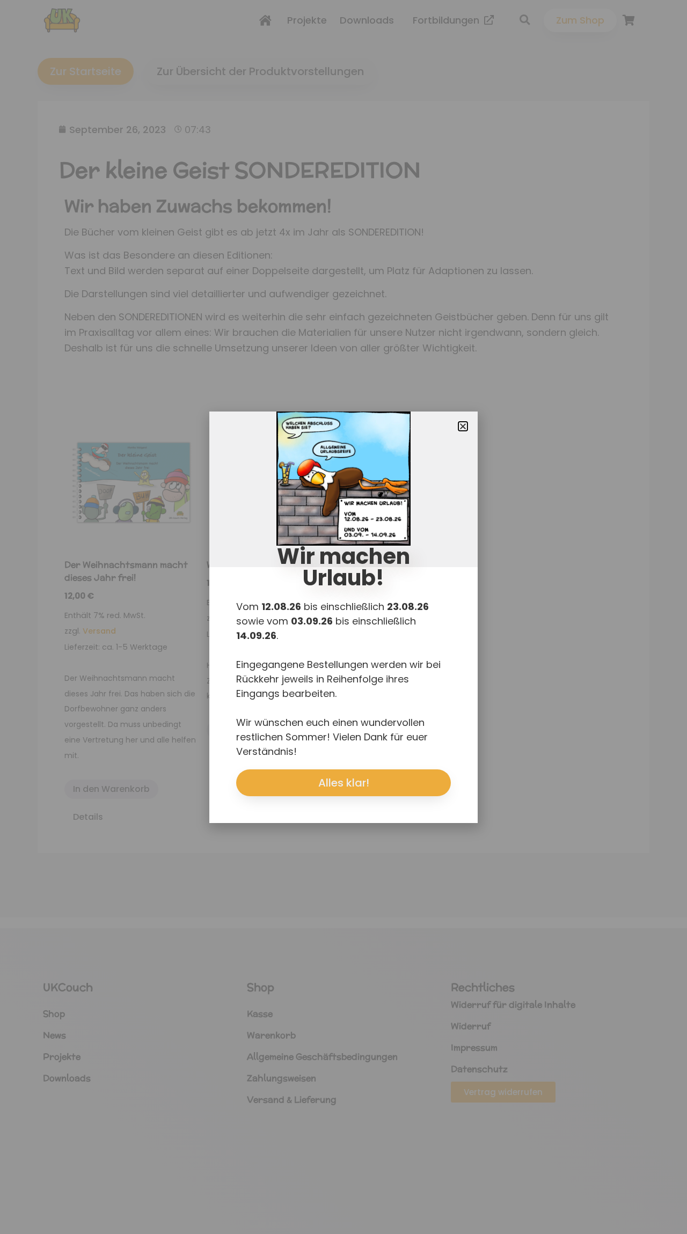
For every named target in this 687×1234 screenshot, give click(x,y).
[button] (463, 426)
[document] (343, 617)
